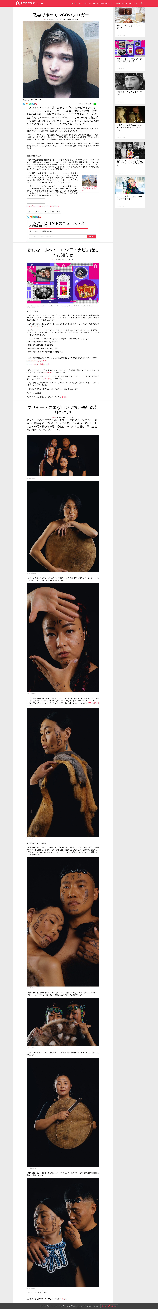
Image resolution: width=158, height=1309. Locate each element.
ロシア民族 (38, 1292)
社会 (29, 211)
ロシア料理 (92, 3)
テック (135, 3)
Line (97, 104)
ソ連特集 (117, 3)
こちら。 (65, 397)
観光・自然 (100, 3)
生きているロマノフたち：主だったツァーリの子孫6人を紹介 (130, 163)
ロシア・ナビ (46, 379)
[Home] (18, 3)
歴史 (80, 3)
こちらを (79, 1306)
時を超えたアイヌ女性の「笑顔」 (129, 93)
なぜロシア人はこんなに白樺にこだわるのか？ (129, 198)
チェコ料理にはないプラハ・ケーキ (129, 27)
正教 (53, 211)
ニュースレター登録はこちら (39, 364)
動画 (130, 3)
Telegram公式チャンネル (37, 361)
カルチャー (74, 3)
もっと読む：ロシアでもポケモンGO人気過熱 (89, 188)
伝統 (45, 1292)
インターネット (37, 211)
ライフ (85, 3)
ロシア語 (124, 3)
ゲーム (47, 211)
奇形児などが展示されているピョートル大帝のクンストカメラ (129, 127)
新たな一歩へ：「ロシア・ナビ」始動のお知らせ (129, 60)
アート (30, 1292)
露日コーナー (109, 3)
